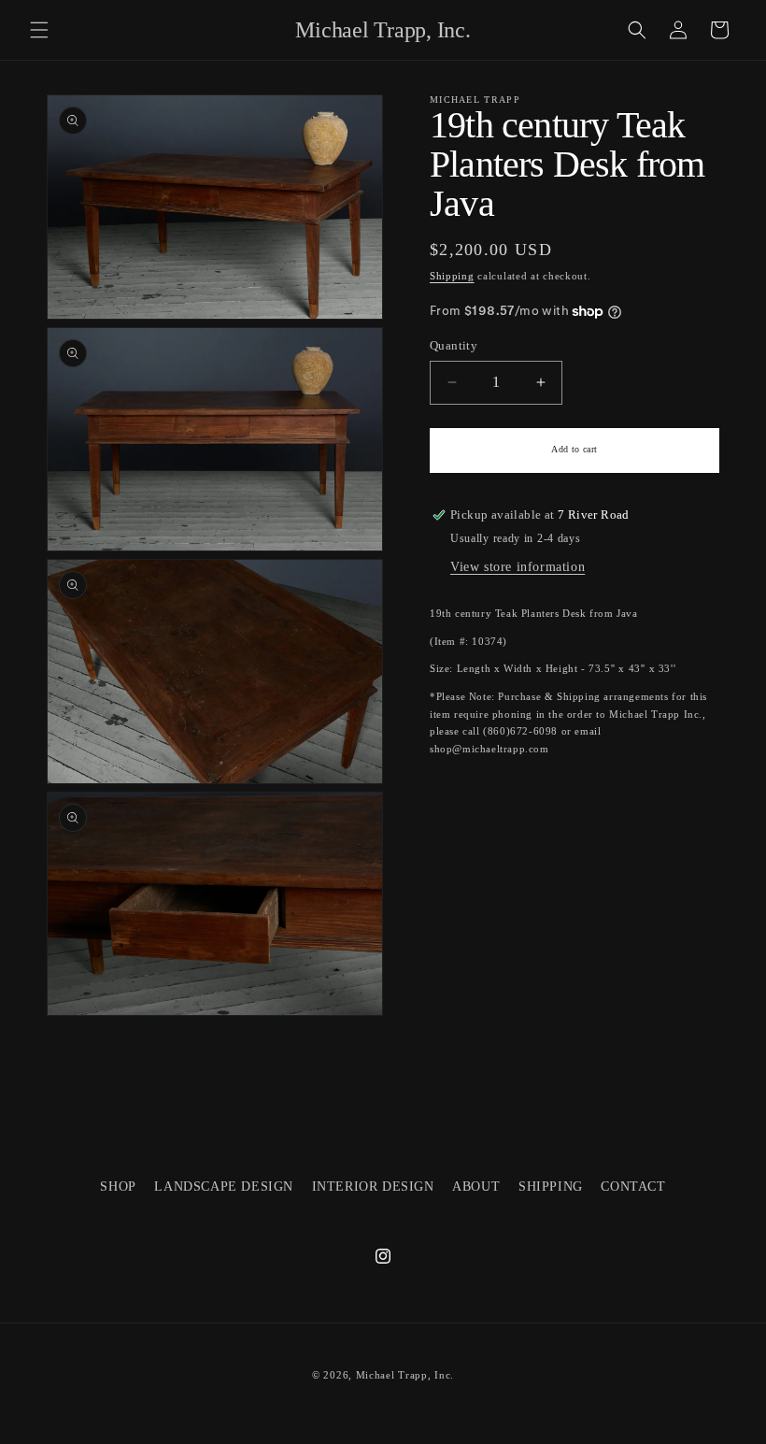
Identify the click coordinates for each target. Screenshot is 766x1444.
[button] (39, 29)
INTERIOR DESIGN (373, 1187)
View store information (517, 567)
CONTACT (633, 1187)
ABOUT (476, 1187)
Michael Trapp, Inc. (405, 1374)
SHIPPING (550, 1187)
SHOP (117, 1187)
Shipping (452, 276)
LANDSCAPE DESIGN (223, 1187)
